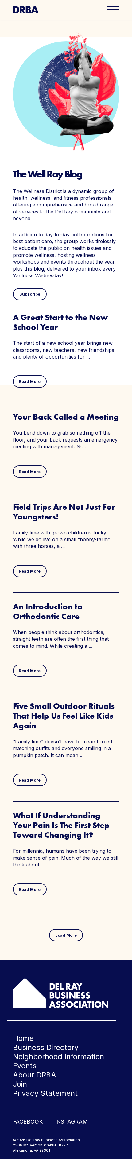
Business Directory (45, 1047)
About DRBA (34, 1074)
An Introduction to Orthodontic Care (48, 611)
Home (23, 1038)
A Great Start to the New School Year (60, 322)
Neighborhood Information (58, 1056)
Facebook (28, 1121)
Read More (30, 381)
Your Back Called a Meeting (66, 416)
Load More (66, 935)
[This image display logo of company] (60, 992)
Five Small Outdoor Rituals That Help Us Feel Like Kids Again (64, 716)
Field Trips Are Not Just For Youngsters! (64, 511)
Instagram (71, 1121)
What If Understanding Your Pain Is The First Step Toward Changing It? (61, 825)
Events (25, 1065)
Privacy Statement (45, 1093)
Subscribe (29, 294)
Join (20, 1084)
